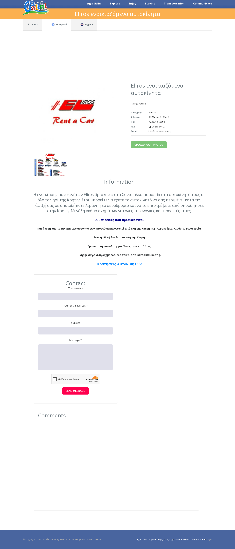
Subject (75, 323)
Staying (169, 539)
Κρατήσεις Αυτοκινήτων (119, 263)
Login (209, 539)
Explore (153, 539)
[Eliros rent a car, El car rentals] (50, 176)
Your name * (75, 288)
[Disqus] (116, 462)
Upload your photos (148, 144)
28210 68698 (158, 121)
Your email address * (75, 305)
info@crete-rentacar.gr (160, 131)
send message (75, 391)
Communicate (198, 539)
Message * (75, 340)
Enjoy (161, 539)
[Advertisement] (117, 57)
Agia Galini (142, 539)
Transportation (181, 539)
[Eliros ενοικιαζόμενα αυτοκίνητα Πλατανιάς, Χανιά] (74, 142)
